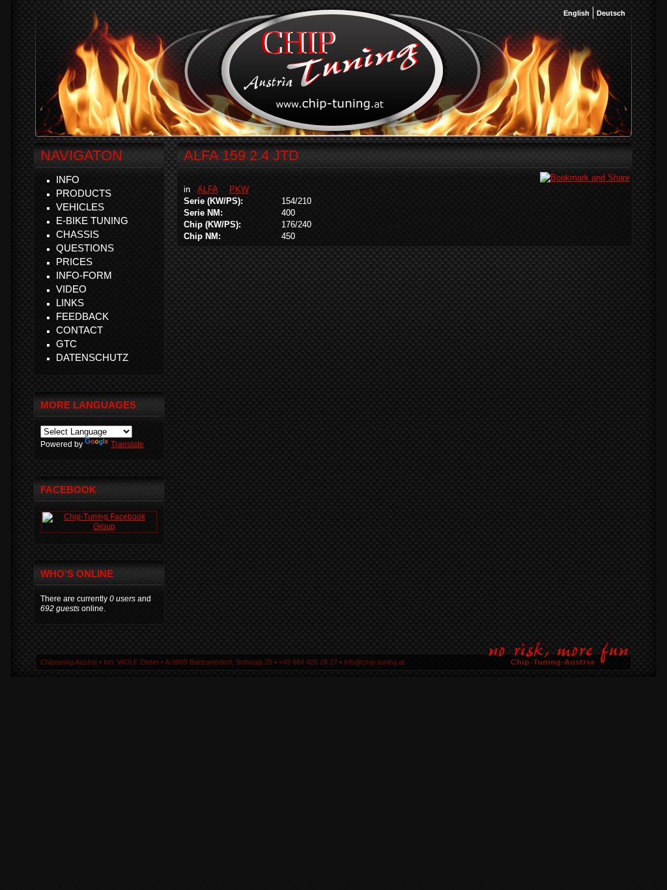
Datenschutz (92, 357)
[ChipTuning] (99, 526)
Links (70, 302)
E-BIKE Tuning (92, 220)
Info (67, 179)
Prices (74, 261)
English (576, 13)
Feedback (82, 316)
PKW (239, 189)
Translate (127, 444)
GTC (66, 343)
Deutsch (611, 13)
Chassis (77, 234)
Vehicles (80, 206)
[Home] (332, 129)
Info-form (84, 275)
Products (83, 193)
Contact (79, 330)
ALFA (207, 189)
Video (71, 288)
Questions (85, 247)
